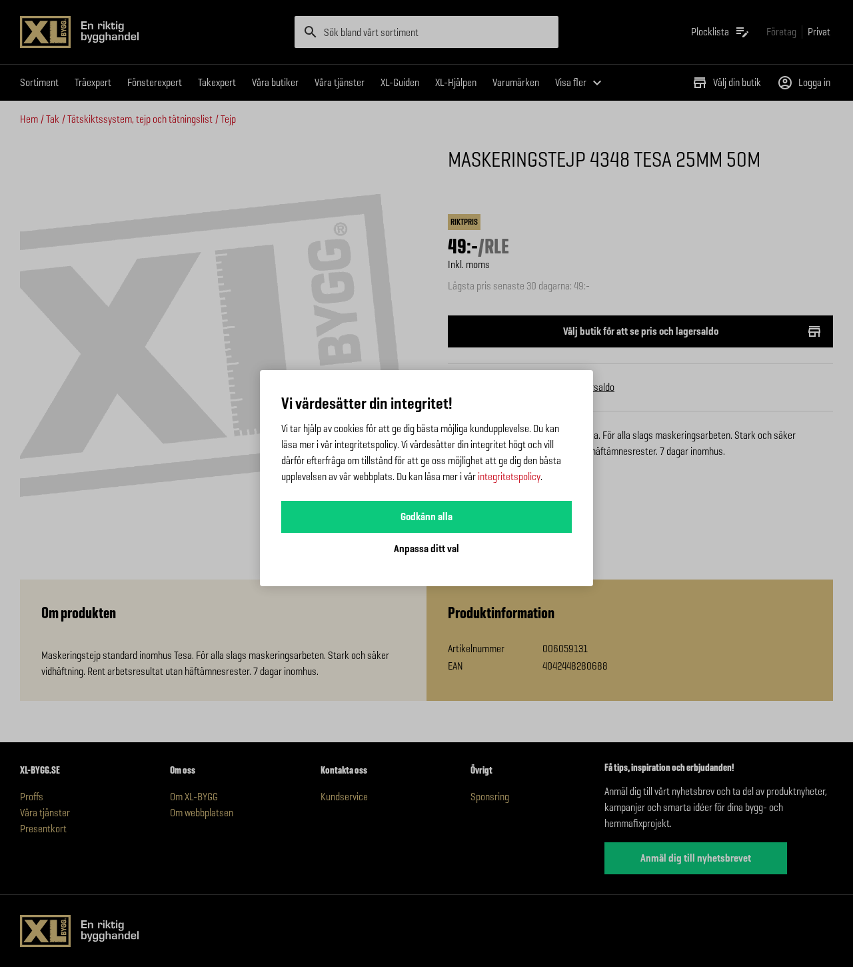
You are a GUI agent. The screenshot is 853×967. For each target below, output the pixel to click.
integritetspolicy (509, 476)
